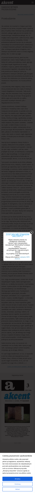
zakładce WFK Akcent (22, 258)
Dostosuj (17, 484)
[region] (17, 473)
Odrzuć (17, 489)
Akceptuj (17, 479)
